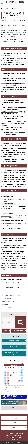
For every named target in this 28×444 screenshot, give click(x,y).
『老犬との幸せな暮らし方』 (8, 184)
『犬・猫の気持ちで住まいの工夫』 (10, 170)
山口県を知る (5, 304)
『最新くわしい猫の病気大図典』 (9, 112)
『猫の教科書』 (5, 58)
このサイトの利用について (14, 423)
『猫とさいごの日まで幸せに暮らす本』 (11, 179)
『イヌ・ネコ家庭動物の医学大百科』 (10, 100)
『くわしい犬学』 (5, 53)
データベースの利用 (6, 307)
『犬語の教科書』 (5, 74)
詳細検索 (6, 330)
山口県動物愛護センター (7, 196)
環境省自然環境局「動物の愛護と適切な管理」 (12, 220)
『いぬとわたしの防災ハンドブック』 (10, 256)
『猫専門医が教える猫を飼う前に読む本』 (11, 87)
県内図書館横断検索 (18, 330)
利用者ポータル (14, 340)
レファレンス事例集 (6, 298)
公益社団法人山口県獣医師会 (8, 204)
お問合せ (14, 408)
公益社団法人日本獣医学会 (7, 213)
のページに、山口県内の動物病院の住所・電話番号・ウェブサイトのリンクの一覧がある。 (13, 208)
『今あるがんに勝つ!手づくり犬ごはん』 (11, 245)
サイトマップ (14, 418)
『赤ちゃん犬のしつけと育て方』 (9, 78)
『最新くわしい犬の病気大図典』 (9, 107)
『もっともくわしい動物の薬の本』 (10, 128)
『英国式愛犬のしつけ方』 (7, 143)
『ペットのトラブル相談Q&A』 (9, 153)
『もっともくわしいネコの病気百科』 (10, 116)
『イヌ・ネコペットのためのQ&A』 (10, 62)
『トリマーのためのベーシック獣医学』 (11, 121)
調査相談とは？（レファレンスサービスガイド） (12, 295)
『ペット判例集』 (5, 159)
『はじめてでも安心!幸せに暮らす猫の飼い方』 (13, 83)
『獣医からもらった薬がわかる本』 (10, 132)
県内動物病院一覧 (5, 206)
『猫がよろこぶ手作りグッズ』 (9, 252)
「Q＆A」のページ (6, 216)
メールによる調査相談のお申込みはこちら (11, 287)
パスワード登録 (14, 346)
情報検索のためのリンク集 (8, 301)
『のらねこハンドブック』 (7, 175)
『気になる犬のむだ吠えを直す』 (9, 148)
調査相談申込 (14, 353)
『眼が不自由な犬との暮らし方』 (9, 238)
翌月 (21, 363)
